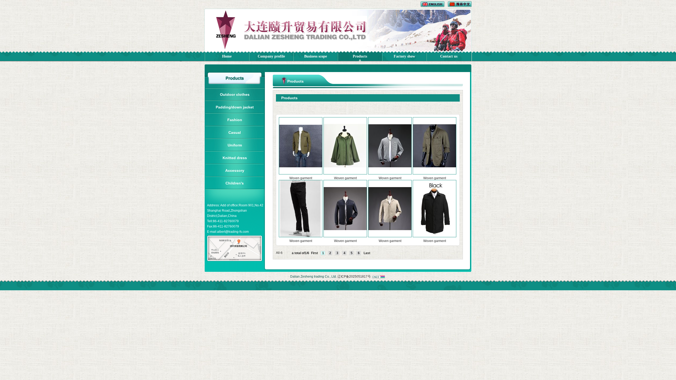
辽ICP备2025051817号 (354, 276)
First (314, 253)
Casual (234, 132)
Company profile (271, 56)
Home (227, 56)
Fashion (234, 120)
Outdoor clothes (235, 94)
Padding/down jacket (235, 107)
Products (360, 56)
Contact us (448, 56)
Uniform (235, 145)
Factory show (404, 56)
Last (367, 253)
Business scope (315, 56)
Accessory (234, 170)
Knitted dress (235, 158)
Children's (235, 183)
